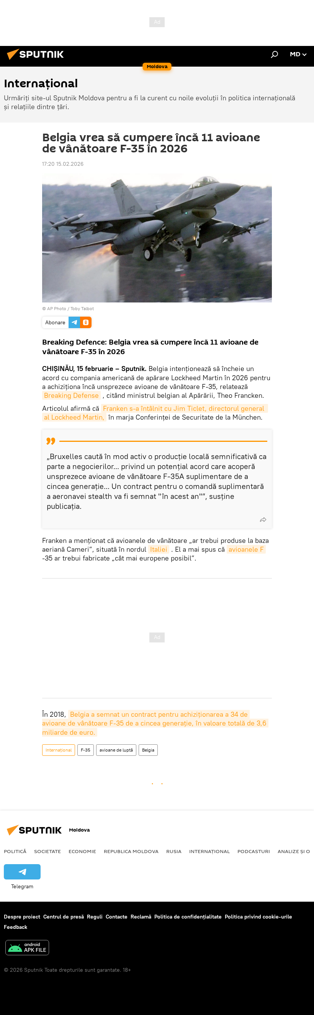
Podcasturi (253, 851)
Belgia (148, 750)
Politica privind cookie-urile (258, 916)
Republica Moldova (131, 851)
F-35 (85, 750)
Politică (15, 851)
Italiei (158, 549)
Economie (82, 851)
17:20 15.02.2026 (62, 163)
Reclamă (141, 916)
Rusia (174, 851)
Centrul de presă (63, 916)
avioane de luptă (116, 750)
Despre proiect (22, 916)
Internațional (59, 750)
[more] (263, 519)
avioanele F (246, 549)
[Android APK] (27, 948)
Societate (47, 851)
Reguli (95, 916)
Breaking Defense (71, 395)
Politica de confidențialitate (188, 916)
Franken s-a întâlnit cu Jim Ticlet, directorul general (184, 408)
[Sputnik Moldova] (37, 60)
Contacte (117, 916)
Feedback (15, 926)
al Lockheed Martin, (74, 417)
